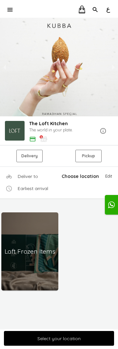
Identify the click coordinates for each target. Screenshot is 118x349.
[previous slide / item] (4, 67)
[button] (59, 131)
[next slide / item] (113, 67)
